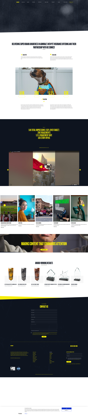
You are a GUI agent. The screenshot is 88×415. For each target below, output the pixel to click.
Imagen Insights (17, 355)
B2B (50, 359)
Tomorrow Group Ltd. (51, 374)
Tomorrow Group (21, 353)
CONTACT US (34, 360)
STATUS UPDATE (35, 359)
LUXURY (51, 358)
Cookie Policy (47, 333)
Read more (2, 227)
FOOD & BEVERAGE (52, 361)
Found (16, 354)
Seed (27, 355)
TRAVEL (50, 355)
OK (66, 408)
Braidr (23, 354)
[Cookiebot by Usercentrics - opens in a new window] (20, 413)
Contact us (71, 2)
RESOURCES (34, 358)
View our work (44, 249)
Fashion (51, 354)
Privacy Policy (43, 333)
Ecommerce (51, 353)
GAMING (51, 360)
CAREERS (34, 355)
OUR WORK (34, 353)
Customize (66, 410)
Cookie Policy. (78, 359)
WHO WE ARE (34, 354)
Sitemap (34, 361)
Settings (26, 413)
